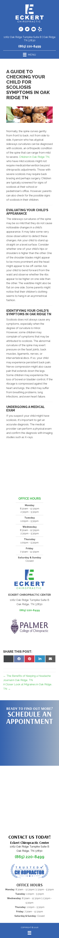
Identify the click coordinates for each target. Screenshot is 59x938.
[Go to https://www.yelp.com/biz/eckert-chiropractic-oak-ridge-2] (39, 29)
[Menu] (29, 933)
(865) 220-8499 (29, 46)
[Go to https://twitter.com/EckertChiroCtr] (27, 29)
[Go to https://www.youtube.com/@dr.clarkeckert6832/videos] (33, 29)
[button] (29, 743)
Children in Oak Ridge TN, (34, 156)
